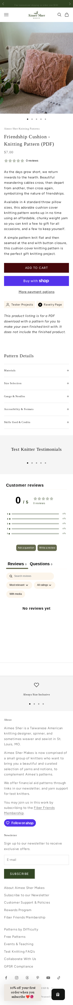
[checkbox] (15, 594)
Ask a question (26, 547)
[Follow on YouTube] (48, 978)
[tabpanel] (36, 613)
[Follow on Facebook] (6, 978)
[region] (36, 690)
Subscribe (19, 874)
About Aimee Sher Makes (24, 888)
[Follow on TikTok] (59, 978)
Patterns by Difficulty (21, 929)
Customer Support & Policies (27, 902)
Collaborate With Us (20, 959)
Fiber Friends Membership (24, 917)
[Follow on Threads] (27, 978)
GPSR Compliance (18, 966)
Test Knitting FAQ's (19, 951)
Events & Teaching (18, 944)
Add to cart (36, 268)
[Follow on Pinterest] (38, 978)
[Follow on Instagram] (17, 978)
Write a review (47, 547)
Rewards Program (18, 910)
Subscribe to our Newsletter (26, 895)
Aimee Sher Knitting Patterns (22, 128)
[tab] (41, 564)
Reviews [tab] (17, 564)
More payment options (37, 292)
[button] (36, 514)
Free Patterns (14, 937)
